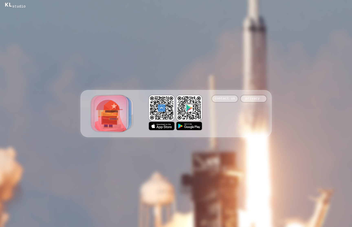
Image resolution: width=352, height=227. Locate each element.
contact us (225, 99)
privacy (253, 99)
